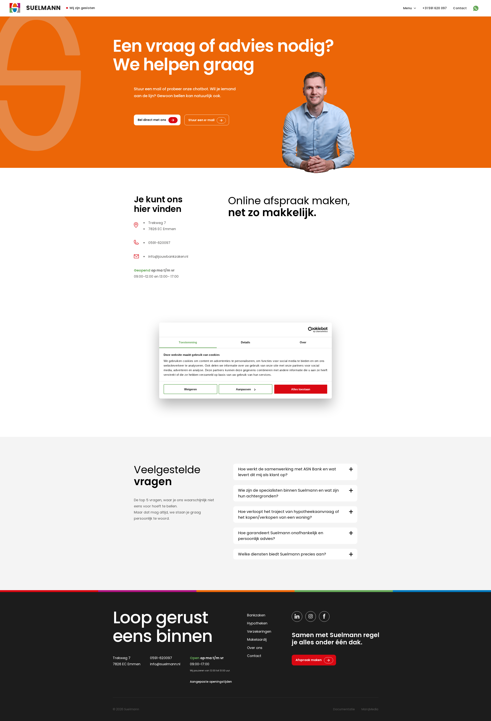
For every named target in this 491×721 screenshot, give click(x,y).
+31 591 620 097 (434, 8)
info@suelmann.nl (165, 664)
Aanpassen (243, 389)
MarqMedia (369, 709)
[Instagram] (310, 616)
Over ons (254, 647)
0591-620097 (159, 242)
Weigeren (190, 389)
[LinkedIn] (297, 616)
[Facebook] (324, 616)
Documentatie (344, 709)
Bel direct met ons (152, 120)
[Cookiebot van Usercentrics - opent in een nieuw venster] (311, 330)
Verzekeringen (259, 631)
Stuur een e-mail (201, 120)
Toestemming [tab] (188, 342)
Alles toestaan (300, 389)
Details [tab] (245, 342)
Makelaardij (257, 639)
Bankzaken (256, 615)
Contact (459, 8)
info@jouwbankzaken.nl (168, 256)
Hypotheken (257, 623)
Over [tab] (303, 342)
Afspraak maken (309, 660)
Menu (407, 8)
